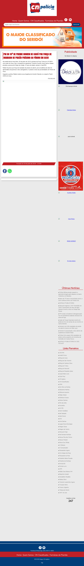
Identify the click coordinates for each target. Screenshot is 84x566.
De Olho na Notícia (64, 387)
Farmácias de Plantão (54, 20)
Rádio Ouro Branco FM (65, 471)
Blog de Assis (63, 358)
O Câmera (62, 445)
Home (14, 20)
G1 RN (61, 408)
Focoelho (62, 405)
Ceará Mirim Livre (64, 374)
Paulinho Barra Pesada (65, 458)
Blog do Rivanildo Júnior (66, 371)
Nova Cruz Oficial (64, 442)
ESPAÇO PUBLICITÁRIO (66, 303)
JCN (60, 419)
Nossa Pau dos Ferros (65, 437)
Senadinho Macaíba (64, 477)
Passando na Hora (64, 456)
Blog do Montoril (64, 368)
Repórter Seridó (64, 474)
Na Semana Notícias (65, 434)
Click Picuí (62, 376)
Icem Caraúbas (63, 411)
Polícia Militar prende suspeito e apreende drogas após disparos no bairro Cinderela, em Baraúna (70, 294)
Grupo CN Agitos (44, 559)
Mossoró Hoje (63, 432)
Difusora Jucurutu (64, 392)
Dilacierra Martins (64, 390)
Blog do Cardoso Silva (65, 363)
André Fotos (63, 355)
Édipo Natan (63, 395)
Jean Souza (62, 416)
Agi (42, 563)
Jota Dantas (62, 421)
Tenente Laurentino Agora (67, 482)
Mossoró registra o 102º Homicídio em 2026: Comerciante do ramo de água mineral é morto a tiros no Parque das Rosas (70, 308)
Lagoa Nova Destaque (65, 424)
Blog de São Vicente (65, 361)
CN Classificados (37, 20)
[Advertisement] (70, 528)
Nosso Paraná (63, 440)
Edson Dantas (63, 400)
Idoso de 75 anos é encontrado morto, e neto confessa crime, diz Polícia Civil (70, 299)
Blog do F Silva (63, 366)
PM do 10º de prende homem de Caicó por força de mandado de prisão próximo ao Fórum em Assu (27, 55)
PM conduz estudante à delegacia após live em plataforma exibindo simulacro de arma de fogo (70, 315)
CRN (60, 384)
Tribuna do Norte (64, 490)
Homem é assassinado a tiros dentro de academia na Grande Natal (70, 332)
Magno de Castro (64, 429)
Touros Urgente (64, 487)
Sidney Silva (62, 479)
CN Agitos (62, 379)
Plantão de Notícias (65, 461)
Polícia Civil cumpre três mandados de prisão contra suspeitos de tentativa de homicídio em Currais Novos (69, 337)
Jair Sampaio (62, 413)
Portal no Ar (63, 466)
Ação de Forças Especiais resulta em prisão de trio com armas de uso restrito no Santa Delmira (70, 322)
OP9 (60, 469)
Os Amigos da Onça (65, 453)
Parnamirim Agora (64, 450)
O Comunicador (63, 448)
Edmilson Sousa (64, 398)
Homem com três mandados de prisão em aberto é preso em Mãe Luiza (69, 327)
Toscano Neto (63, 485)
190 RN (61, 353)
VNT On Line (63, 493)
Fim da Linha (62, 403)
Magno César (63, 427)
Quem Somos (23, 20)
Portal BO (62, 464)
